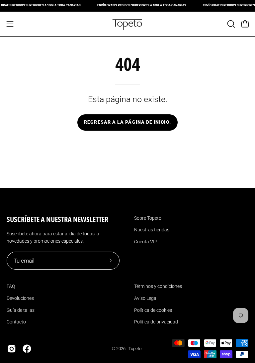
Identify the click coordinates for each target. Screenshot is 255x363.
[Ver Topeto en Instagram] (12, 349)
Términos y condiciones (158, 286)
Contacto (16, 321)
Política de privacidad (156, 321)
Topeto (134, 348)
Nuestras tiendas (151, 229)
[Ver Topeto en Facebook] (27, 349)
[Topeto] (127, 24)
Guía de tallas (21, 310)
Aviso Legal (145, 298)
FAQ (11, 286)
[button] (230, 24)
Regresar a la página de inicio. (127, 122)
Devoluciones (20, 298)
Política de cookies (153, 310)
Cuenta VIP (145, 241)
